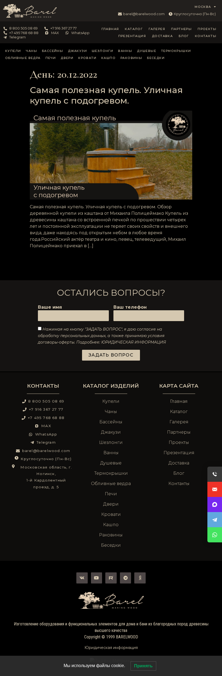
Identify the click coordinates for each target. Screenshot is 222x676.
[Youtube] (96, 578)
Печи (50, 58)
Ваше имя (50, 307)
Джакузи (77, 51)
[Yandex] (140, 578)
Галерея (157, 29)
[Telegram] (125, 578)
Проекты (207, 29)
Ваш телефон (130, 307)
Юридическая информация (111, 647)
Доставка (162, 36)
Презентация (132, 36)
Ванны (125, 51)
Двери (67, 58)
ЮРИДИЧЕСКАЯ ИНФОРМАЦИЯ (133, 341)
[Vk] (82, 578)
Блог (184, 36)
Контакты (205, 36)
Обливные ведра (23, 58)
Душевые (146, 51)
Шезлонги (102, 51)
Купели (13, 51)
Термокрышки (176, 51)
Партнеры (181, 29)
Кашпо (108, 58)
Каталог (134, 29)
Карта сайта (178, 385)
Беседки (156, 58)
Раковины (131, 58)
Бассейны (52, 51)
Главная (110, 29)
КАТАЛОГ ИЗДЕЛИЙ (111, 385)
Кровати (87, 58)
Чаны (31, 51)
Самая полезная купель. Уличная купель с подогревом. (106, 95)
